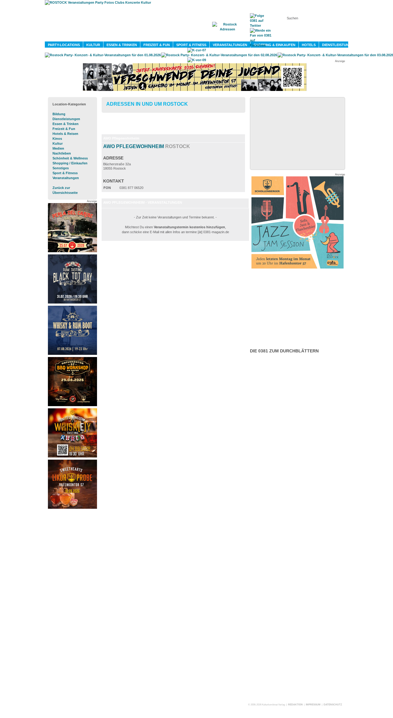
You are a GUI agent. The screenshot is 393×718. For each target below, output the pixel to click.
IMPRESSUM (313, 704)
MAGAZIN (171, 37)
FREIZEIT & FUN (156, 45)
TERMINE (198, 37)
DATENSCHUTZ (333, 704)
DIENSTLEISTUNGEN (339, 45)
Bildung (59, 114)
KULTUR (93, 45)
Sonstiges (61, 168)
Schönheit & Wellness (70, 158)
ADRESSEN (228, 37)
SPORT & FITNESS (191, 45)
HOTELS (309, 45)
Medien (58, 148)
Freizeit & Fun (64, 129)
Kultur (58, 143)
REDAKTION (295, 704)
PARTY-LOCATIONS (64, 45)
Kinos (57, 138)
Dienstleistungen (66, 119)
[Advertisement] (72, 604)
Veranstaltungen (66, 178)
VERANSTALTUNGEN (230, 45)
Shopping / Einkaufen (70, 163)
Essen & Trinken (66, 124)
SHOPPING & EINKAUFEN (274, 45)
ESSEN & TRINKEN (122, 45)
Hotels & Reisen (65, 133)
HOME (145, 37)
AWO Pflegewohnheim (146, 146)
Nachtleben (62, 153)
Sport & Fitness (65, 173)
